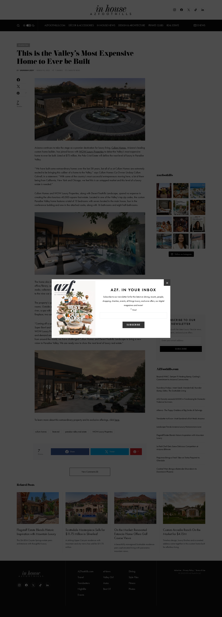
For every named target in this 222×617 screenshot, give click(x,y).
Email (134, 310)
